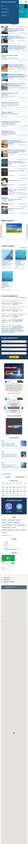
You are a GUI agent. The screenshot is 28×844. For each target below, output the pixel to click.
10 (3, 489)
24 (3, 493)
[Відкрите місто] (14, 426)
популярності (5, 8)
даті (2, 5)
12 (10, 489)
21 (17, 491)
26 (10, 493)
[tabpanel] (14, 231)
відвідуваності (5, 12)
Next (25, 241)
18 (6, 491)
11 (6, 489)
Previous (2, 241)
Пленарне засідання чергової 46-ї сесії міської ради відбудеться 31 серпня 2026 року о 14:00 (7, 262)
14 (17, 489)
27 (14, 493)
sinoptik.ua (18, 549)
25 (7, 493)
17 (3, 491)
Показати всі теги (6, 535)
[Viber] (8, 509)
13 (14, 489)
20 (14, 491)
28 (17, 493)
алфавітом (4, 15)
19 (10, 491)
